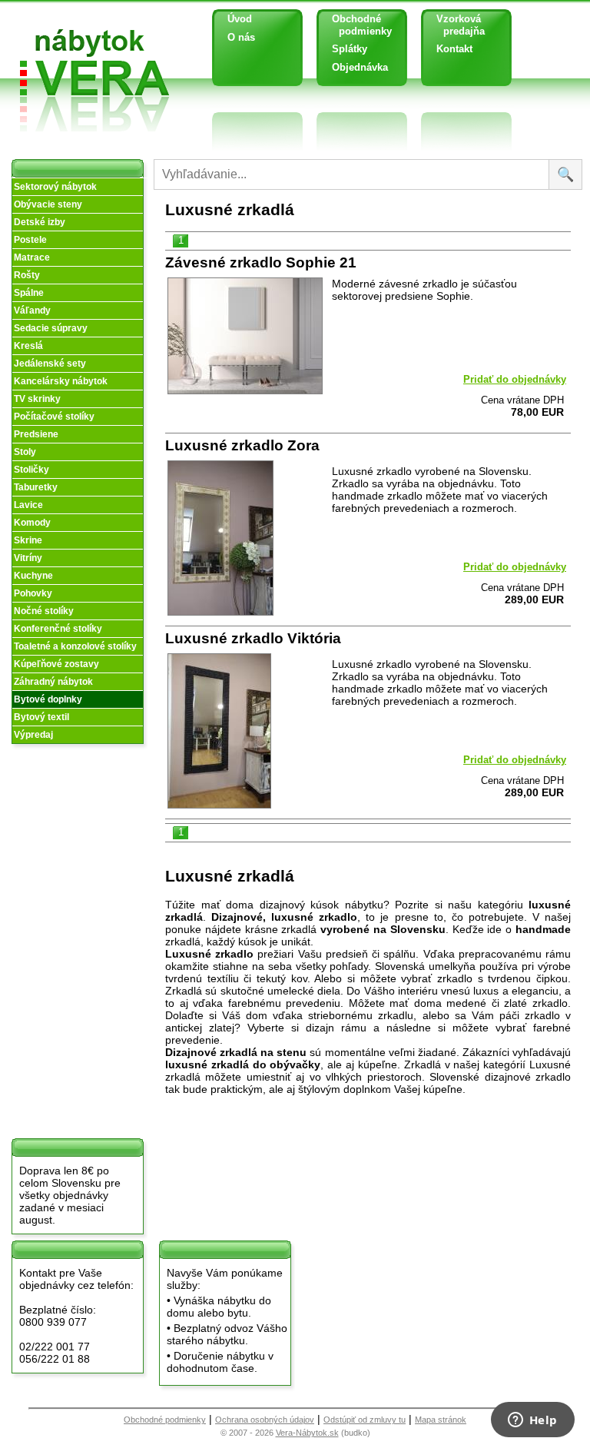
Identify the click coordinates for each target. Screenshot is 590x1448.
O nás (241, 37)
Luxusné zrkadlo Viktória (253, 638)
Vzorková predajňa (455, 25)
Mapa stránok (440, 1419)
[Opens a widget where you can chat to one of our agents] (532, 1421)
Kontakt (454, 49)
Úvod (239, 19)
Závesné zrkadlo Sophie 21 (260, 262)
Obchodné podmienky (356, 25)
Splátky (349, 49)
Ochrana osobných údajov (264, 1419)
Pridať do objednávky (514, 379)
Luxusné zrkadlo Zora (242, 445)
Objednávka (360, 67)
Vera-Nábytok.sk (307, 1432)
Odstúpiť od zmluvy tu (364, 1419)
